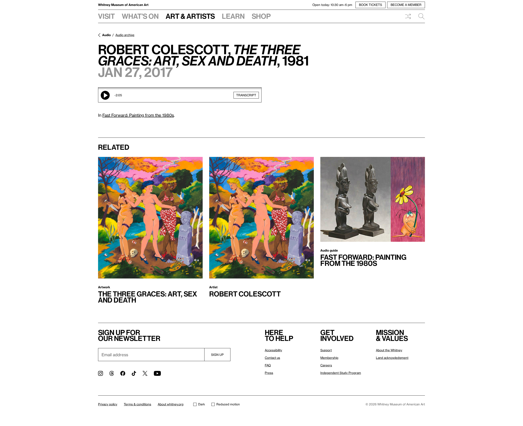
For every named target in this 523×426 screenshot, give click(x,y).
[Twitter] (145, 373)
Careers (326, 365)
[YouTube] (157, 373)
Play (105, 95)
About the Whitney (389, 350)
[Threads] (111, 373)
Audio (106, 35)
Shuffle (408, 16)
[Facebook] (123, 373)
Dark (201, 404)
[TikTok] (134, 373)
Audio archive (124, 35)
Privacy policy (107, 404)
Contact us (272, 357)
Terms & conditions (137, 404)
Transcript (246, 95)
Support (326, 350)
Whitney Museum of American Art (123, 5)
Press (269, 373)
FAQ (268, 365)
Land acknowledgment (392, 357)
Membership (329, 357)
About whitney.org (170, 404)
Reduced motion (228, 404)
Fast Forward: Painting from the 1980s (138, 115)
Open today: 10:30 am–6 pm (332, 5)
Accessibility (273, 350)
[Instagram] (100, 373)
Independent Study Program (340, 373)
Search (420, 16)
